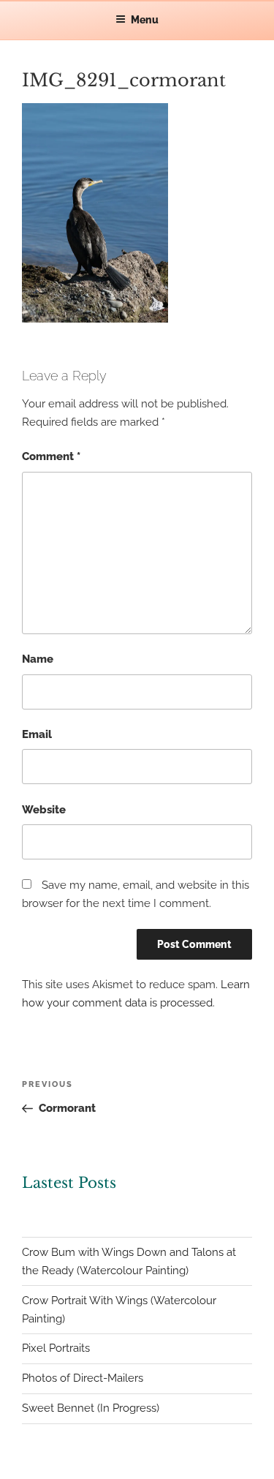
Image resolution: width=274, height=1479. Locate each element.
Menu (145, 20)
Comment (51, 456)
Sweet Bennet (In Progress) (90, 1408)
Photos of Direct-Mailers (82, 1378)
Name (37, 659)
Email (37, 734)
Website (44, 809)
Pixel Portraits (56, 1348)
